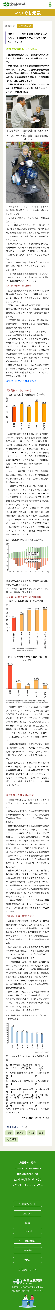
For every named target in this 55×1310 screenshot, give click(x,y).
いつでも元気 (25, 25)
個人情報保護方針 (20, 1290)
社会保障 (11, 1139)
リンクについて (36, 1290)
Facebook (27, 1231)
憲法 (41, 1133)
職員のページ (29, 1203)
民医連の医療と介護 (27, 1174)
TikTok (27, 1260)
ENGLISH (27, 1213)
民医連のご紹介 (27, 1162)
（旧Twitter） (29, 1240)
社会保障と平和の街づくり (27, 1179)
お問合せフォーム (27, 1269)
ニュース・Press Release (27, 1168)
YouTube (27, 1250)
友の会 (20, 1133)
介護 (9, 1133)
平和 (31, 1133)
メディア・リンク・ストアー (27, 1185)
